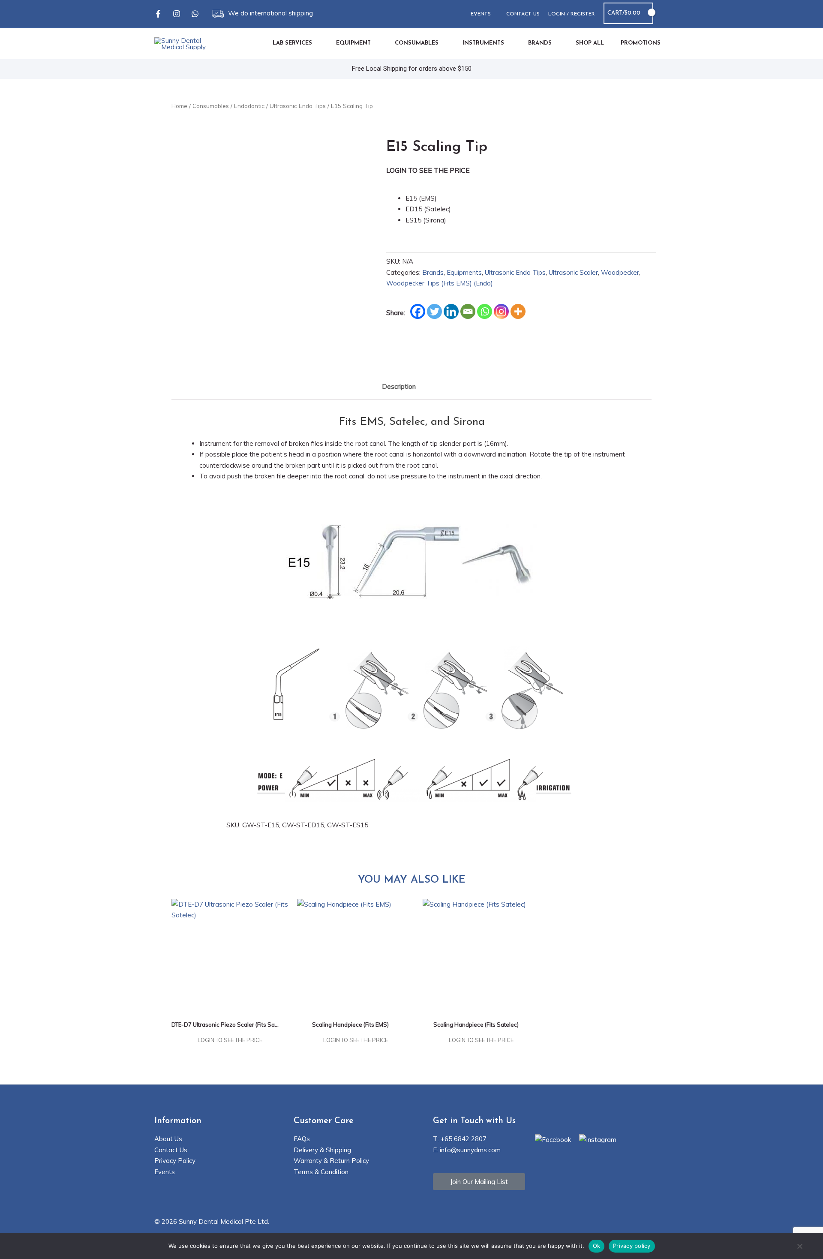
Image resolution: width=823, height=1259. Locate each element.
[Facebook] (158, 14)
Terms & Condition (321, 1172)
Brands (433, 272)
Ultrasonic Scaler (573, 272)
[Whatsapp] (195, 14)
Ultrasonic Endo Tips (298, 105)
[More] (518, 311)
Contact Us (170, 1150)
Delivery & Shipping (322, 1150)
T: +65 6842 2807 (460, 1139)
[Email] (467, 311)
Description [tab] (399, 386)
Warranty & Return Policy (331, 1161)
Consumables (210, 105)
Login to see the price (428, 170)
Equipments (464, 272)
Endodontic (249, 105)
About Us (168, 1139)
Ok (597, 1245)
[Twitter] (434, 311)
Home (179, 105)
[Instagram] (176, 14)
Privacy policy (632, 1245)
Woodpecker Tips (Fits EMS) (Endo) (439, 283)
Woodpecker (620, 272)
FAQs (302, 1139)
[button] (665, 13)
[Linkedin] (451, 311)
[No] (799, 1247)
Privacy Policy (174, 1161)
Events (164, 1172)
